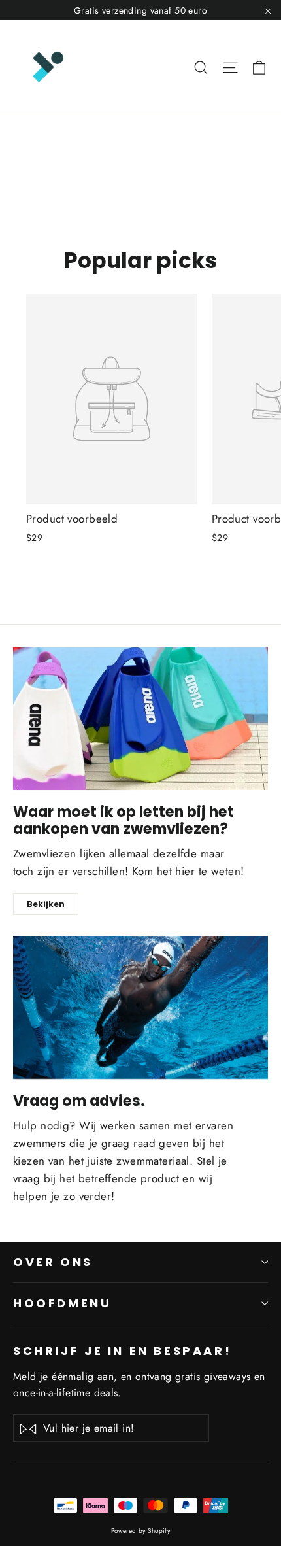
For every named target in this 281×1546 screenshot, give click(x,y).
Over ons (53, 1262)
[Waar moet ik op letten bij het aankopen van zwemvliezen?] (140, 718)
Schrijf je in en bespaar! (122, 1350)
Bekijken (46, 904)
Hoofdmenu (62, 1303)
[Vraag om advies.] (140, 1007)
